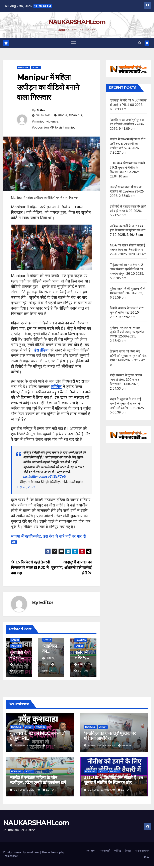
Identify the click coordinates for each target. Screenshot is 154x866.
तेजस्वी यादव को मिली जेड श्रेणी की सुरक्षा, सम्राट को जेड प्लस (128, 356)
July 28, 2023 (25, 487)
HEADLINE (23, 67)
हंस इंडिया (41, 350)
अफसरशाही (104, 850)
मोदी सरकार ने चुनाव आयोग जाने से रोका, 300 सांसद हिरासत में (126, 380)
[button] (139, 43)
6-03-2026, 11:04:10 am (102, 790)
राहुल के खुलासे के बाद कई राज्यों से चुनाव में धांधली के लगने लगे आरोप (125, 403)
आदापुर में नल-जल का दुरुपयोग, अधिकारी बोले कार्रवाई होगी (71, 567)
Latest (36, 67)
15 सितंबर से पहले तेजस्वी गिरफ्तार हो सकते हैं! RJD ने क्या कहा (30, 567)
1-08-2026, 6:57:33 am (27, 745)
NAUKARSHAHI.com (77, 22)
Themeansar (10, 855)
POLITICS (16, 646)
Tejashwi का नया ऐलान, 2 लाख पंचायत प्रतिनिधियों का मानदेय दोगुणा (126, 269)
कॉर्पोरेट (117, 850)
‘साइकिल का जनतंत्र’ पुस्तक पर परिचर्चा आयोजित (110, 735)
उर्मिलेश (56, 386)
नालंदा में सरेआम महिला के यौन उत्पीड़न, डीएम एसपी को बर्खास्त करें (127, 144)
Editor (41, 110)
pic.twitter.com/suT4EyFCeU (44, 476)
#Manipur (75, 115)
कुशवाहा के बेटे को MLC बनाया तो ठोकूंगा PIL (37, 735)
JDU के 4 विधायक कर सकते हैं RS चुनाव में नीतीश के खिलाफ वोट (127, 167)
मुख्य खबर (90, 850)
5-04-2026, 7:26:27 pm (27, 790)
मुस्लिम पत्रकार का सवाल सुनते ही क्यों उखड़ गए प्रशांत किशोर (127, 332)
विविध (146, 857)
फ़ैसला (128, 850)
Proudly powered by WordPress (21, 852)
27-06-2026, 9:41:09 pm (102, 745)
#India (62, 115)
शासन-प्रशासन (142, 850)
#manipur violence (45, 121)
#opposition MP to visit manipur (54, 127)
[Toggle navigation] (73, 43)
